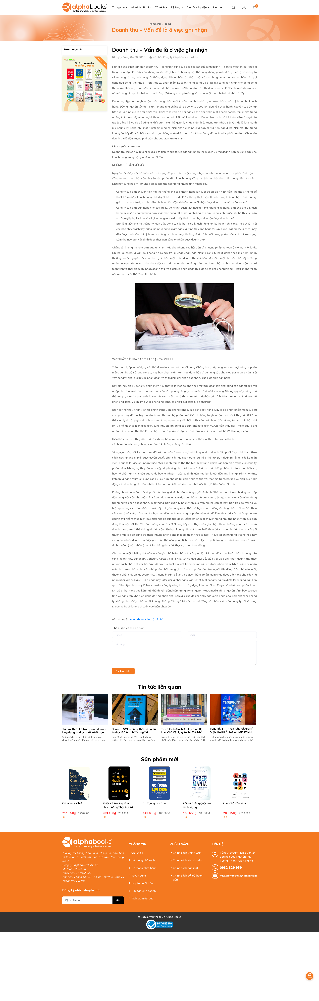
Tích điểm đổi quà (142, 898)
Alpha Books (173, 916)
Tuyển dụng (138, 875)
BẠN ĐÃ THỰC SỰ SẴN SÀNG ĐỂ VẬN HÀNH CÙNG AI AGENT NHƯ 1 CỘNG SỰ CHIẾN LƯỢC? (184, 732)
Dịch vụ (175, 7)
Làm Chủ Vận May (234, 803)
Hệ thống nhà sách (143, 860)
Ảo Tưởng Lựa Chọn (155, 803)
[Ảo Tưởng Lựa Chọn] (159, 783)
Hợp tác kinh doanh (143, 890)
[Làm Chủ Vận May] (240, 783)
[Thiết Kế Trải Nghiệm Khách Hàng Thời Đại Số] (119, 783)
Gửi (118, 900)
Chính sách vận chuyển (187, 860)
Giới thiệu (137, 852)
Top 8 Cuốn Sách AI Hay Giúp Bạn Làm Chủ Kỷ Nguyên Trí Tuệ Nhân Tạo (134, 732)
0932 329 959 (231, 867)
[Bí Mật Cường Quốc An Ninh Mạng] (199, 783)
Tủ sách (160, 7)
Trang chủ (118, 7)
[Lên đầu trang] (309, 985)
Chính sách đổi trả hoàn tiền (188, 877)
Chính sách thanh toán (187, 852)
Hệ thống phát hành (144, 868)
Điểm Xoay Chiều (72, 803)
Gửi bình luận (123, 671)
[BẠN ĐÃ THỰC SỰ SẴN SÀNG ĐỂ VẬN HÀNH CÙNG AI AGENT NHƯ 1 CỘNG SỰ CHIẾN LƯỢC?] (184, 709)
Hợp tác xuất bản (142, 883)
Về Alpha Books (141, 7)
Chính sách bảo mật (185, 868)
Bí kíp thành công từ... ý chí (145, 619)
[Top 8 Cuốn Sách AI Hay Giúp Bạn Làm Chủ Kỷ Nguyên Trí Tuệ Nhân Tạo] (135, 709)
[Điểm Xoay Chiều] (79, 783)
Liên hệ (217, 7)
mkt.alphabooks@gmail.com (238, 875)
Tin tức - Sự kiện (197, 7)
